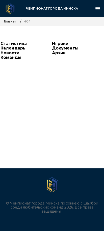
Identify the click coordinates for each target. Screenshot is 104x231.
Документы (65, 48)
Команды (11, 57)
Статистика (14, 43)
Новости (10, 52)
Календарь (13, 48)
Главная (10, 21)
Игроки (60, 43)
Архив (59, 52)
